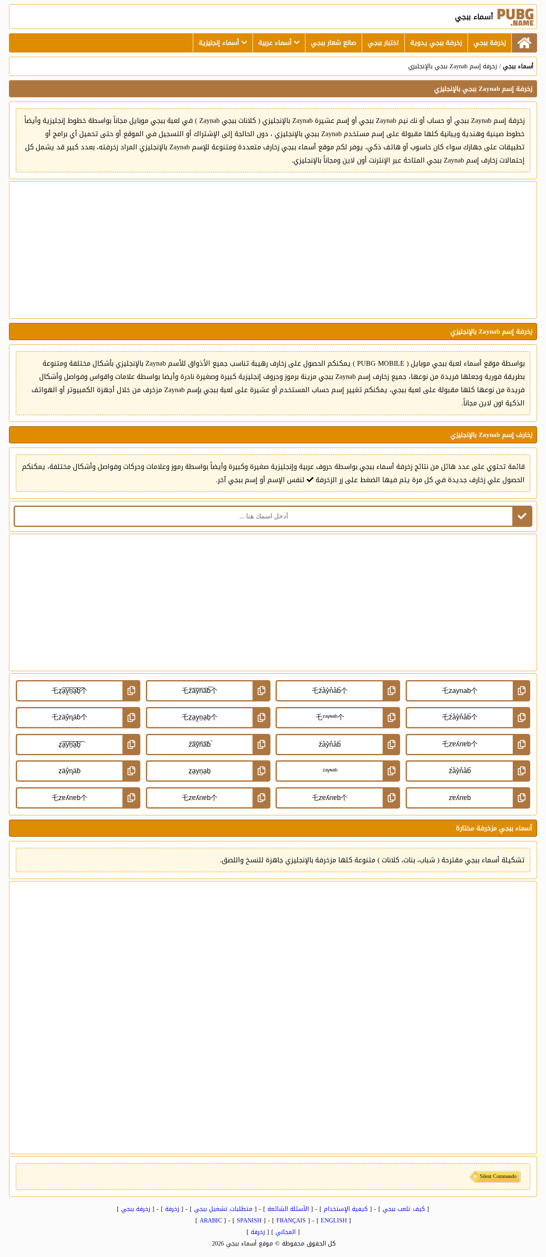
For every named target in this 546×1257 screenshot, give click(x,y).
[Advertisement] (272, 250)
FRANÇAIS (291, 1220)
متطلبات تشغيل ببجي (223, 1209)
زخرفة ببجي (489, 43)
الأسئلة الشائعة (288, 1209)
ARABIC (211, 1220)
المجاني (286, 1232)
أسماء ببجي (518, 66)
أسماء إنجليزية (220, 43)
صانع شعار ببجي (333, 43)
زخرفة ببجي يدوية (436, 43)
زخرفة (172, 1209)
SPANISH (249, 1220)
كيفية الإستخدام (346, 1209)
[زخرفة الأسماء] (524, 42)
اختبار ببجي (383, 43)
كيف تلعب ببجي (404, 1209)
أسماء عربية (276, 43)
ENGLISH (334, 1220)
